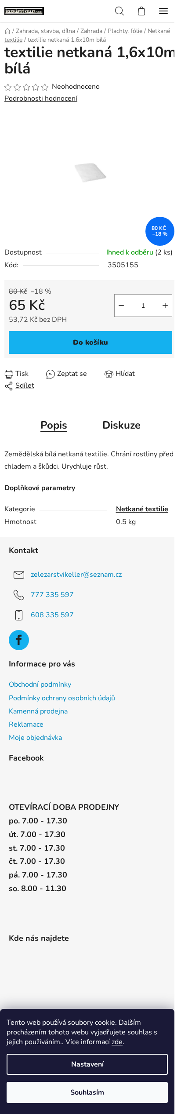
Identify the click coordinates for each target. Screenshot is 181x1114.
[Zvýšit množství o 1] (165, 306)
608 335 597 (52, 615)
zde (117, 1042)
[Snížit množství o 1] (121, 306)
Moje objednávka (35, 738)
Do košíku (90, 342)
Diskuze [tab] (121, 425)
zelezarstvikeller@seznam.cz (76, 574)
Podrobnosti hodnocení (40, 98)
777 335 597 (52, 595)
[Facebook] (19, 640)
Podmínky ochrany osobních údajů (62, 698)
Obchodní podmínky (40, 684)
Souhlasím (87, 1092)
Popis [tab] (53, 425)
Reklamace (26, 724)
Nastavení (87, 1064)
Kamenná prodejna (38, 711)
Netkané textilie (142, 509)
